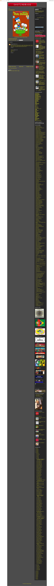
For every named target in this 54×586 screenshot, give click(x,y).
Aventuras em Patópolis (38, 143)
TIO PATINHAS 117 (38, 498)
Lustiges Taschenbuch (38, 225)
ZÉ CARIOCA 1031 (38, 554)
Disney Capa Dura (38, 167)
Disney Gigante (37, 171)
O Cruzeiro (37, 253)
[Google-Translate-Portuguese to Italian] (40, 15)
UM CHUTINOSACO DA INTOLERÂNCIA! (42, 66)
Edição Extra (37, 185)
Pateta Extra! (37, 267)
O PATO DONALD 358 (39, 538)
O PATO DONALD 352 (39, 523)
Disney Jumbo (37, 174)
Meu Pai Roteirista (38, 240)
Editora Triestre (37, 196)
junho (37, 458)
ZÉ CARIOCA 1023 (38, 507)
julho (37, 564)
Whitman (37, 299)
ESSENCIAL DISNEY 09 (39, 506)
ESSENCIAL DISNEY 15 (39, 532)
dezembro (38, 569)
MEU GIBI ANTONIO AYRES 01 (40, 536)
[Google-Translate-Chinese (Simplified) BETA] (36, 15)
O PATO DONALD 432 (39, 505)
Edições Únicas (37, 187)
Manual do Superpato (38, 231)
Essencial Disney (38, 206)
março (37, 455)
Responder (12, 47)
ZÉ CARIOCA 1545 (38, 531)
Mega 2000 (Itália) (38, 234)
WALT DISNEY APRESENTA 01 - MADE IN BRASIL (40, 511)
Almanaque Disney (38, 131)
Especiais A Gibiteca (38, 200)
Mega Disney (37, 235)
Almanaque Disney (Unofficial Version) (40, 132)
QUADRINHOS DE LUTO (39, 416)
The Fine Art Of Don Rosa (39, 286)
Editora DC (37, 191)
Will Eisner (37, 300)
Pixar (36, 278)
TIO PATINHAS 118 (38, 497)
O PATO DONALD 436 (39, 535)
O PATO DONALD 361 (39, 546)
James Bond (37, 220)
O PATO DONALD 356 (39, 530)
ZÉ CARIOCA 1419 (38, 559)
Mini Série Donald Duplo (38, 246)
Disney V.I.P (37, 178)
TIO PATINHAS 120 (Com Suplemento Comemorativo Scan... (40, 480)
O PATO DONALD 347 (39, 508)
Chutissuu (37, 154)
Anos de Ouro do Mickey (38, 138)
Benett (36, 146)
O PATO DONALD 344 (39, 501)
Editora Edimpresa (38, 194)
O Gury (36, 254)
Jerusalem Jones (38, 221)
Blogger (30, 583)
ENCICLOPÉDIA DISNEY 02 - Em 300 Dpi (42, 429)
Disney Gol (37, 172)
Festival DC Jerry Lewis (38, 210)
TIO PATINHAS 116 (38, 499)
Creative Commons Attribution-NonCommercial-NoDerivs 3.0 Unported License (39, 11)
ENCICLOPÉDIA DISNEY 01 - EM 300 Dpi (42, 87)
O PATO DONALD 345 (39, 504)
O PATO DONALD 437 (39, 542)
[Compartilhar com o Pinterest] (22, 40)
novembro (38, 568)
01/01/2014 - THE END (41, 412)
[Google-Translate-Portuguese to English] (42, 15)
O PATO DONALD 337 (39, 486)
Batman (37, 145)
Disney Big (37, 166)
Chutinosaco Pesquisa (38, 153)
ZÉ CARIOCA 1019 (38, 548)
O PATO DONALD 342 (39, 500)
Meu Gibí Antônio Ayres (38, 238)
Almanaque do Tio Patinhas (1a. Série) (40, 136)
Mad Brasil (37, 227)
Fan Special (37, 209)
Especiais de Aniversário (38, 201)
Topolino (37, 294)
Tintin (36, 287)
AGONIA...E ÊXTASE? (38, 433)
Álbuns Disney (37, 128)
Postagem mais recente (12, 66)
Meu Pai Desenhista (38, 239)
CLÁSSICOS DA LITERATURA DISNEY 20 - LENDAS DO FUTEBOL (39, 496)
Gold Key (37, 213)
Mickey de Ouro (37, 242)
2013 (36, 451)
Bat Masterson (37, 144)
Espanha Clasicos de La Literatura (40, 199)
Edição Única (37, 186)
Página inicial (21, 66)
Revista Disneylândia (38, 279)
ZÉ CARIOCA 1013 (38, 534)
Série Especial (37, 282)
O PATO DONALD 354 (39, 527)
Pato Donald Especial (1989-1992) (40, 273)
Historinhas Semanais (38, 218)
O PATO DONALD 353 (39, 526)
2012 (36, 450)
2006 (36, 448)
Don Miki (37, 180)
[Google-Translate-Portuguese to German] (39, 15)
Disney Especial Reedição (39, 170)
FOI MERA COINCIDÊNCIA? (41, 45)
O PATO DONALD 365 (39, 562)
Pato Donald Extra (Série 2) (39, 275)
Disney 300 (37, 165)
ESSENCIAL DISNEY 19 (39, 561)
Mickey (36, 241)
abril (37, 456)
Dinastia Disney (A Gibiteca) (39, 164)
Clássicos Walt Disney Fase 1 (39, 157)
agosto (37, 565)
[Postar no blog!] (20, 40)
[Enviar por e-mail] (19, 40)
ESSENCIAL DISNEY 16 (39, 537)
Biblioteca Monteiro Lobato (39, 147)
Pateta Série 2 (37, 269)
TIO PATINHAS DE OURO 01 (39, 553)
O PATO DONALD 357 (39, 533)
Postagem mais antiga (29, 66)
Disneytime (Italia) (38, 179)
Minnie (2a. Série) (38, 247)
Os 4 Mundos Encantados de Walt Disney (40, 263)
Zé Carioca (37, 301)
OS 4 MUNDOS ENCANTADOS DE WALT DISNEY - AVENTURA (40, 518)
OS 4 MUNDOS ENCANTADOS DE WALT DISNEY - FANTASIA (40, 459)
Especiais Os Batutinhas (38, 203)
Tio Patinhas (37, 288)
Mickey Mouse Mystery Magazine (39, 245)
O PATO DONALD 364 (39, 552)
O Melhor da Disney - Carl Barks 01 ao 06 (40, 255)
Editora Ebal (37, 193)
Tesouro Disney (37, 285)
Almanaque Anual (38, 130)
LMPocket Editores (38, 224)
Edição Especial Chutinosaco (39, 184)
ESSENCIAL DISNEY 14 (39, 524)
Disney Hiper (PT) (38, 173)
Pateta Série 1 (37, 268)
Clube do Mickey (38, 158)
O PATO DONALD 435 (39, 529)
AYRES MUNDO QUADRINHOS (39, 394)
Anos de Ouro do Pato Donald (39, 139)
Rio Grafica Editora (38, 280)
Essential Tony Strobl (38, 207)
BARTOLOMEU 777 (38, 395)
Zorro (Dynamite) (38, 305)
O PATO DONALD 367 (39, 563)
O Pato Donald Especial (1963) (39, 260)
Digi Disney (37, 163)
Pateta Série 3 (37, 270)
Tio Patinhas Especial (38, 293)
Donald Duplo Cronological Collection (40, 181)
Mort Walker (37, 249)
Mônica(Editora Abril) (38, 248)
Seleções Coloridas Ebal (38, 281)
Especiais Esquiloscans (38, 202)
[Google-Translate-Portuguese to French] (37, 15)
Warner (36, 298)
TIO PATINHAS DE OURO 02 (39, 557)
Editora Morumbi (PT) (38, 195)
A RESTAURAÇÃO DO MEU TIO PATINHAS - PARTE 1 (41, 55)
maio (37, 457)
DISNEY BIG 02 (38, 525)
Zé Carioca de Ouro (38, 302)
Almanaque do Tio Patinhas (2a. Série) (40, 137)
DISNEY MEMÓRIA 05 (41, 442)
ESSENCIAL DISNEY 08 (39, 503)
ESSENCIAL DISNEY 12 (39, 519)
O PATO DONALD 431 (39, 502)
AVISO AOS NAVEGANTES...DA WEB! (42, 439)
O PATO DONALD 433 (39, 520)
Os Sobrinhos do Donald (38, 266)
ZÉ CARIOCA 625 (38, 558)
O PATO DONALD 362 (39, 547)
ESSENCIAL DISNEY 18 (39, 540)
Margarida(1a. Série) (38, 232)
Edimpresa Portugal (38, 188)
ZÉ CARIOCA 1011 (38, 528)
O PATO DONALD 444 (39, 556)
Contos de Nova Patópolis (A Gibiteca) (40, 162)
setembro (38, 566)
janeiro (37, 453)
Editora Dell (37, 192)
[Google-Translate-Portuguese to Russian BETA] (44, 15)
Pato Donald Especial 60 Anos (39, 274)
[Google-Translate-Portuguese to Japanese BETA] (41, 15)
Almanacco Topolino (38, 129)
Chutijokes (37, 150)
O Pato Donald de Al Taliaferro (39, 259)
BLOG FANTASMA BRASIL (39, 396)
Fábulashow (37, 208)
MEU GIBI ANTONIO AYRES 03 (40, 551)
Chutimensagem (37, 151)
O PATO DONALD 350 (39, 521)
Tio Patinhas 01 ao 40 (38, 289)
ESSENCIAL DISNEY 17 (39, 539)
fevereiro (38, 454)
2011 (36, 449)
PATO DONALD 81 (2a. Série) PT (40, 545)
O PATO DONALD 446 (39, 560)
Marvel (36, 233)
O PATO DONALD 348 (39, 509)
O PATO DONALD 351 (39, 522)
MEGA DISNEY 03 (41, 425)
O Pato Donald (37, 258)
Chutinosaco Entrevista (38, 152)
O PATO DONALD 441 (39, 555)
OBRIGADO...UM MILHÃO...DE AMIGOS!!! (42, 75)
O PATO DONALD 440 (39, 549)
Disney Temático (38, 177)
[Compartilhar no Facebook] (21, 40)
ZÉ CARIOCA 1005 (38, 510)
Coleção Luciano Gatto (38, 159)
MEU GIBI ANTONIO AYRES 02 (40, 550)
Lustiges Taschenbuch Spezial (39, 226)
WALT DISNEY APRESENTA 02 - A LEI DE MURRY (40, 516)
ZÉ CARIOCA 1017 (38, 541)
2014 (36, 452)
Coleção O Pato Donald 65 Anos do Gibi (40, 160)
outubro (37, 567)
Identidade (37, 219)
